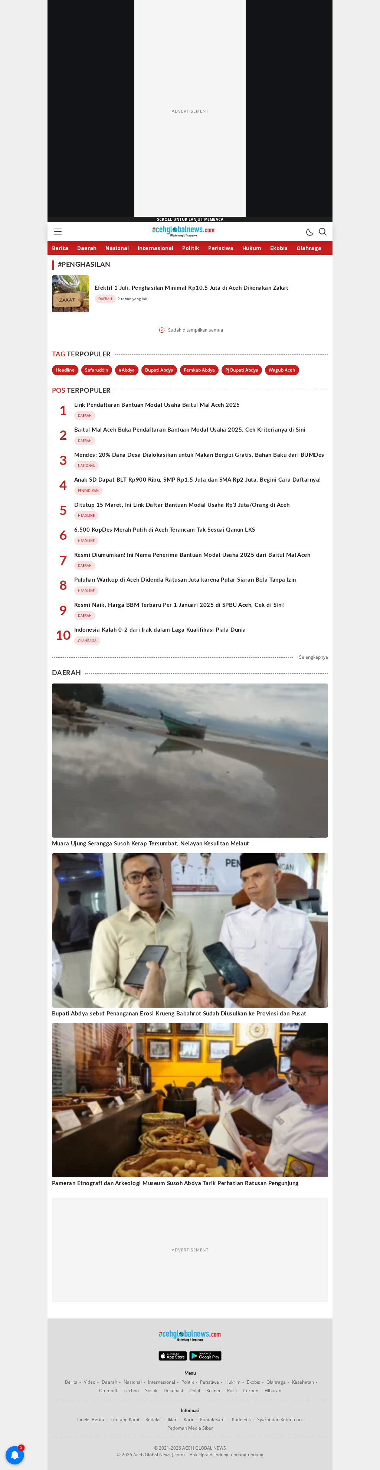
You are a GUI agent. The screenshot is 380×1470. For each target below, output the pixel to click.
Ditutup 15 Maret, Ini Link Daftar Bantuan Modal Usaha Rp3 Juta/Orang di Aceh (181, 505)
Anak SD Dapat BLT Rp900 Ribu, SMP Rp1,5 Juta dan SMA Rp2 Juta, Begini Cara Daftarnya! (197, 480)
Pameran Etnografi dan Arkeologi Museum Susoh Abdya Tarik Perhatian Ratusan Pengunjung (175, 1183)
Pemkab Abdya (199, 370)
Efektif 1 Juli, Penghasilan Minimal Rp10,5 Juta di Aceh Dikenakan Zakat (191, 288)
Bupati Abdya (159, 370)
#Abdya (127, 370)
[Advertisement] (190, 111)
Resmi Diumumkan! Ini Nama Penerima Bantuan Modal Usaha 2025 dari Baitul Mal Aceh (192, 555)
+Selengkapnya (312, 657)
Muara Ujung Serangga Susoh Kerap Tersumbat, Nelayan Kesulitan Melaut (150, 844)
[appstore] (172, 1359)
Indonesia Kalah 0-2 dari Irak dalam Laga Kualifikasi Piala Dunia (160, 630)
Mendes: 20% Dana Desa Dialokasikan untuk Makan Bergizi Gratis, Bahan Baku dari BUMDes (199, 455)
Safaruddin (96, 370)
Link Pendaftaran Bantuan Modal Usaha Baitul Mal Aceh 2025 (157, 405)
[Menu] (57, 231)
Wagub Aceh (282, 370)
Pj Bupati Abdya (241, 370)
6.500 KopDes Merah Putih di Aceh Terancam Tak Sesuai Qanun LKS (164, 530)
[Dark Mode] (309, 231)
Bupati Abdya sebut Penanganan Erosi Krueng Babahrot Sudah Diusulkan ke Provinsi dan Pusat (179, 1014)
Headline (65, 370)
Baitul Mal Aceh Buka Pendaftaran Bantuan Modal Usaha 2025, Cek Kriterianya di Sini (189, 430)
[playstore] (205, 1359)
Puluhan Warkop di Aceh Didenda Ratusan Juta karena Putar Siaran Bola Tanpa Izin (185, 580)
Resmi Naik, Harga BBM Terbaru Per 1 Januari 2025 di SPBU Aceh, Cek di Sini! (179, 605)
